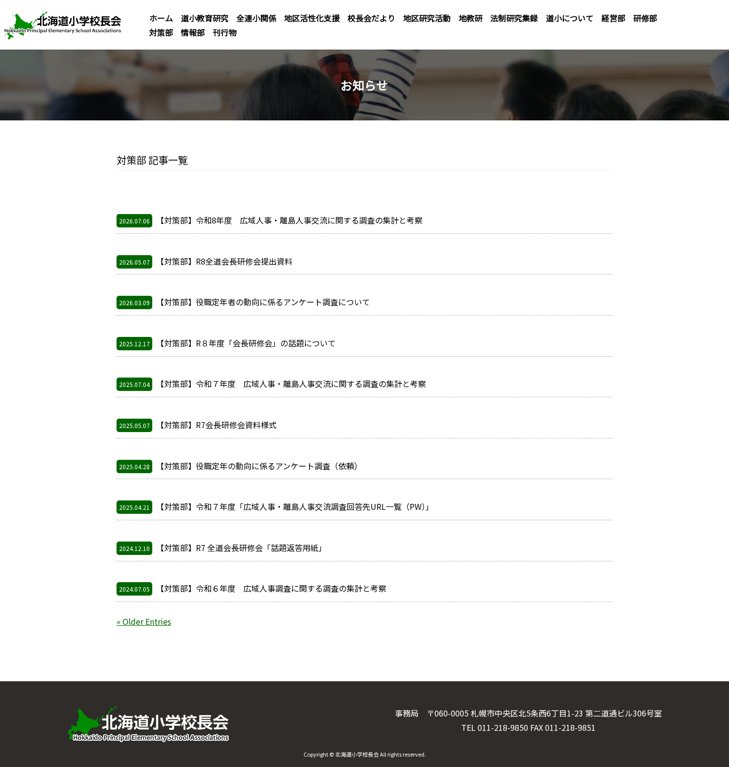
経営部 (613, 18)
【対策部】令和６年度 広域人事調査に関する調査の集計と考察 (252, 588)
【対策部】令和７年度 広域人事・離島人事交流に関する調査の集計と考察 (272, 383)
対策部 (161, 32)
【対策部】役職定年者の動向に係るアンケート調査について (244, 302)
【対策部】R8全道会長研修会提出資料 (206, 261)
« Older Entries (144, 621)
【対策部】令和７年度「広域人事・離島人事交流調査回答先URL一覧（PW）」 (276, 506)
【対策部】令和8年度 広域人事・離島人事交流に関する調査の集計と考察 (271, 220)
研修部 (645, 18)
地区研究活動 (427, 18)
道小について (570, 18)
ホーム (161, 18)
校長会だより (371, 18)
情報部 (193, 32)
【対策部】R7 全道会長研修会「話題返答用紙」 (222, 547)
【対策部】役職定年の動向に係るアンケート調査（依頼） (240, 466)
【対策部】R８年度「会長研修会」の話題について (227, 343)
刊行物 (225, 32)
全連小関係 (256, 18)
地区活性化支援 (312, 18)
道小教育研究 (205, 18)
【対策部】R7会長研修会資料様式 (198, 425)
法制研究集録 (514, 18)
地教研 (471, 18)
